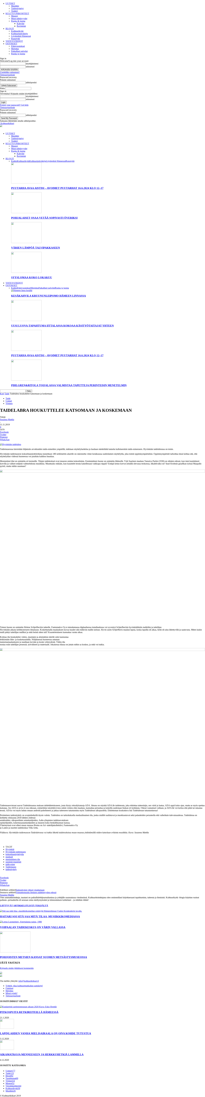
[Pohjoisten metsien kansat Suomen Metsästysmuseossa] (15, 951)
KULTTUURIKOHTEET (17, 13)
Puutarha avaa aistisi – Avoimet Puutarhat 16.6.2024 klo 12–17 (57, 188)
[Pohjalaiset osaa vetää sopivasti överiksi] (26, 212)
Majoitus (15, 48)
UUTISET (10, 3)
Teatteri (14, 11)
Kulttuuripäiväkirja (19, 33)
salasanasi (30, 66)
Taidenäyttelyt (17, 8)
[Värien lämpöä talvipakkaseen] (26, 242)
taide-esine (10, 864)
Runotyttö (15, 38)
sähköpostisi (31, 82)
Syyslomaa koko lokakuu (31, 277)
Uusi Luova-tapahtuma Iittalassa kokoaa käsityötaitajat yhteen (62, 325)
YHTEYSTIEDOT (14, 41)
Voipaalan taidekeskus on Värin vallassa (32, 927)
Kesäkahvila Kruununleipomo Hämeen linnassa (48, 295)
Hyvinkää (10, 849)
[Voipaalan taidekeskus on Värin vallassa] (21, 922)
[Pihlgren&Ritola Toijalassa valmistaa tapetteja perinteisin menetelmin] (26, 380)
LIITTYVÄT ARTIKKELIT (14, 905)
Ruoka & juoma (18, 21)
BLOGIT (10, 28)
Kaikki (14, 161)
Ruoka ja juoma (18, 54)
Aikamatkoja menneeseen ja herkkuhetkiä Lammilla (42, 1054)
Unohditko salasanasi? (10, 72)
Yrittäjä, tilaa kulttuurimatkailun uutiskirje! (24, 986)
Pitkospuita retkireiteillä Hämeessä (29, 1012)
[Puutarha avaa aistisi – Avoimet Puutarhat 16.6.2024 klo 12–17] (26, 182)
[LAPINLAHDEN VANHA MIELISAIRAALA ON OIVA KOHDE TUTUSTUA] (7, 1028)
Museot (14, 16)
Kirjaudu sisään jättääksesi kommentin (17, 968)
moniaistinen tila (13, 859)
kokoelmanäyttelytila (15, 854)
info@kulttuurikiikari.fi (28, 981)
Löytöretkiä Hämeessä (21, 36)
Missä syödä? (11, 993)
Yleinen (9, 403)
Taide (6, 393)
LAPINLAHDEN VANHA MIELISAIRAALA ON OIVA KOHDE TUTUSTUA (45, 1033)
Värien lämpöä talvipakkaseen (35, 247)
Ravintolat (21, 26)
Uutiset (9, 401)
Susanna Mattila (7, 419)
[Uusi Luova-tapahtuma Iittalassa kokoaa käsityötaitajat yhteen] (26, 320)
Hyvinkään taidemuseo (16, 852)
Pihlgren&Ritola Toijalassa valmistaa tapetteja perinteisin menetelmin (69, 385)
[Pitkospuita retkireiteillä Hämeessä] (28, 1007)
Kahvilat (20, 23)
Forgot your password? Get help (14, 105)
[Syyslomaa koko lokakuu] (26, 272)
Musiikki (15, 6)
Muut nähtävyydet (19, 18)
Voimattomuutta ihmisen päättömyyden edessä (36, 892)
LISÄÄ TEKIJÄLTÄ (38, 905)
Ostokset (9, 988)
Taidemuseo (11, 867)
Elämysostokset (18, 46)
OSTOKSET (11, 43)
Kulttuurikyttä (17, 31)
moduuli (9, 857)
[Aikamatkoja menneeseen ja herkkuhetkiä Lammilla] (7, 1049)
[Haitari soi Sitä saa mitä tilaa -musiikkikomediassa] (41, 911)
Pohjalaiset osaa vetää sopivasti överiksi (44, 217)
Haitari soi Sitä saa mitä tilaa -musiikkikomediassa (40, 916)
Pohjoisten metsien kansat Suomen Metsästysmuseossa (43, 957)
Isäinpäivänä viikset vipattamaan (30, 890)
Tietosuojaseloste (7, 75)
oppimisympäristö (13, 862)
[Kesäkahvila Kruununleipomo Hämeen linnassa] (21, 290)
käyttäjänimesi (32, 63)
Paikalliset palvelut (19, 51)
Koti (2, 393)
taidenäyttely (11, 869)
